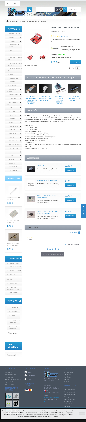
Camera (12, 74)
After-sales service (12, 279)
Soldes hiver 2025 (14, 33)
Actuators (12, 115)
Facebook (31, 375)
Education (13, 283)
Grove (11, 155)
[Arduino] (8, 396)
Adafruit (15, 307)
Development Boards (12, 90)
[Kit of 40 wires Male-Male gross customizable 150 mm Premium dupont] (31, 88)
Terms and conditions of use (13, 288)
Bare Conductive (13, 316)
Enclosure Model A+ (15, 69)
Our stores (14, 292)
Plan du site (67, 377)
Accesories (14, 78)
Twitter (30, 372)
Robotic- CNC (13, 126)
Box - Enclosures (14, 148)
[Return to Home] (7, 21)
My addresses (9, 377)
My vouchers (9, 384)
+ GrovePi (40, 166)
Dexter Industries (13, 327)
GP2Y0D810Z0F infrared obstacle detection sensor (60, 100)
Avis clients (32, 227)
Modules (12, 118)
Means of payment (15, 270)
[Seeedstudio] (8, 403)
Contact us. (68, 57)
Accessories (13, 141)
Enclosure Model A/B (15, 58)
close (82, 414)
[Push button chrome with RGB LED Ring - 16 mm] (45, 88)
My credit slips (9, 382)
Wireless (12, 130)
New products (68, 372)
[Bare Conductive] (16, 403)
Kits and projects (15, 144)
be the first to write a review (53, 254)
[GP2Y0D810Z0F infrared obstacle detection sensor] (60, 88)
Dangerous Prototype (14, 321)
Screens (13, 85)
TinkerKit (12, 159)
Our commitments (16, 267)
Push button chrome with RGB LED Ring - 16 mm (45, 98)
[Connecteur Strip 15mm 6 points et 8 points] (13, 237)
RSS (29, 379)
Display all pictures (31, 66)
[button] (83, 211)
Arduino (11, 37)
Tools (11, 152)
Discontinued (13, 170)
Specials (66, 379)
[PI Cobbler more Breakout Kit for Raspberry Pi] (74, 88)
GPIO (11, 54)
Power (11, 122)
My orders (8, 372)
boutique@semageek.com (51, 397)
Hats (11, 50)
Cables (12, 81)
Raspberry (12, 41)
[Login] (29, 9)
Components (13, 98)
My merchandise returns (13, 379)
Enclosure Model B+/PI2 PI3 (15, 64)
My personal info (10, 374)
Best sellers (67, 374)
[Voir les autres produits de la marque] (55, 48)
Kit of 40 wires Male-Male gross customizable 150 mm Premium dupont (31, 100)
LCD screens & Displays (12, 103)
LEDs (10, 107)
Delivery (12, 274)
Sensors (12, 111)
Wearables (12, 133)
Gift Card (12, 163)
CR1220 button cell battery (47, 181)
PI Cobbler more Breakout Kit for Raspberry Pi (74, 98)
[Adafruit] (16, 396)
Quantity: (71, 68)
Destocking (13, 166)
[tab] (72, 244)
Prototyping (13, 94)
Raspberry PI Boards (13, 45)
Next (46, 57)
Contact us (47, 402)
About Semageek (15, 263)
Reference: (54, 31)
